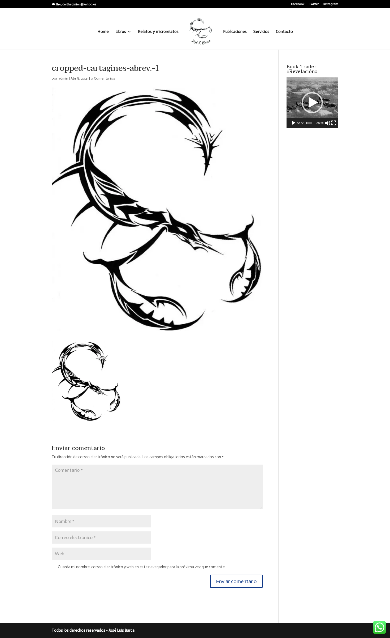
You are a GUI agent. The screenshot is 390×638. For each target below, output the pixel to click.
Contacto (284, 32)
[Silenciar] (327, 123)
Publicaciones (235, 32)
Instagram (330, 4)
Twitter (314, 4)
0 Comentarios (103, 78)
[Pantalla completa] (333, 123)
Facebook (297, 4)
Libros (120, 32)
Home (103, 32)
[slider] (309, 123)
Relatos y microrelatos (158, 32)
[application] (312, 102)
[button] (312, 102)
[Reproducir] (293, 123)
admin (63, 78)
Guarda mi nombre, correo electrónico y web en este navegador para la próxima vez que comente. (142, 567)
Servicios (261, 32)
